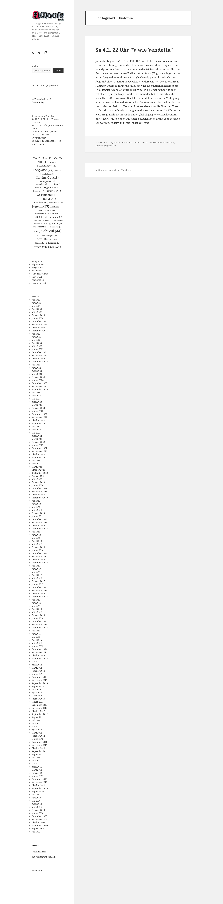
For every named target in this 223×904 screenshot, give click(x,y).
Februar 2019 (38, 513)
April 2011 (37, 766)
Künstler (40, 214)
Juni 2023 (36, 395)
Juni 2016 (36, 602)
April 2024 (37, 370)
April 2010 (37, 803)
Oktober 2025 (38, 327)
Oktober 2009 (38, 822)
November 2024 (39, 355)
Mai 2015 (36, 636)
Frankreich (54, 190)
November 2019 (39, 491)
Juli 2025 (36, 333)
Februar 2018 (38, 547)
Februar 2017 (38, 581)
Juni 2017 (36, 568)
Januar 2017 (37, 584)
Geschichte (47, 195)
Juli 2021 (36, 460)
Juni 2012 (36, 723)
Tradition (53, 242)
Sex (42, 239)
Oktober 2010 (38, 785)
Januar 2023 (37, 411)
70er (37, 158)
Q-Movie (115, 142)
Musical (58, 220)
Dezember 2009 (39, 816)
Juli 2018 (36, 531)
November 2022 (39, 417)
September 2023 (40, 389)
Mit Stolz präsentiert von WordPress (113, 170)
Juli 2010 (36, 794)
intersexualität (56, 203)
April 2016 (37, 609)
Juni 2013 (36, 689)
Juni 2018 (36, 534)
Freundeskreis (39, 851)
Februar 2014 (38, 670)
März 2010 (37, 807)
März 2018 (37, 544)
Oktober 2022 (38, 420)
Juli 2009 (36, 831)
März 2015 (37, 643)
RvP (36, 231)
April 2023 (37, 401)
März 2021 (37, 466)
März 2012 (37, 732)
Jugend (40, 206)
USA (54, 246)
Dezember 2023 (39, 383)
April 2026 (37, 309)
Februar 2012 (38, 735)
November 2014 (39, 652)
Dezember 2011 (39, 742)
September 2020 (40, 473)
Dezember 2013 (39, 677)
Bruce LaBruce (47, 174)
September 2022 (40, 423)
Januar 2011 (37, 776)
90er (58, 158)
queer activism (41, 227)
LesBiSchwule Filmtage (47, 217)
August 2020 (38, 476)
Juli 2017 (36, 565)
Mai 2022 (36, 432)
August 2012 (38, 717)
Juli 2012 (36, 720)
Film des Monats (40, 273)
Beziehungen (47, 165)
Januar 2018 (37, 550)
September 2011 (40, 751)
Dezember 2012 (39, 704)
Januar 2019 (37, 516)
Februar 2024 (38, 377)
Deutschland (42, 184)
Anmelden (37, 870)
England (39, 191)
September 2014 (40, 658)
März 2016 (37, 612)
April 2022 (37, 435)
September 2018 (40, 528)
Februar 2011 (38, 773)
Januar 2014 (37, 674)
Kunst (38, 210)
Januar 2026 (37, 318)
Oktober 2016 (38, 593)
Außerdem (37, 270)
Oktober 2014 (38, 655)
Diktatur (148, 142)
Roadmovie (55, 227)
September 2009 (40, 825)
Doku (55, 184)
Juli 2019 (36, 500)
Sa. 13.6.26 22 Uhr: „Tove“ (44, 131)
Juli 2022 (36, 426)
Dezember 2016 (39, 587)
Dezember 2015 (39, 621)
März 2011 (37, 769)
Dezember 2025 (39, 321)
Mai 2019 (36, 507)
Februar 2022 (38, 442)
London (37, 220)
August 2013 (38, 686)
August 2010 (38, 791)
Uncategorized (39, 283)
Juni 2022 (36, 429)
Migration (47, 221)
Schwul (51, 231)
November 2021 (39, 451)
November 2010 (39, 782)
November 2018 (39, 522)
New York (37, 224)
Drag (38, 188)
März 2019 (37, 510)
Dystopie (157, 142)
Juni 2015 (36, 633)
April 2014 (37, 664)
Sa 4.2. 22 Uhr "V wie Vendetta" (134, 49)
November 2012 (39, 708)
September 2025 (40, 330)
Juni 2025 (36, 336)
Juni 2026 (36, 302)
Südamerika (41, 243)
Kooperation (38, 279)
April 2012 (37, 729)
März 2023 (37, 404)
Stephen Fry (110, 145)
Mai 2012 (36, 726)
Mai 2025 (36, 340)
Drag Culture (51, 187)
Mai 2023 (36, 398)
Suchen (35, 66)
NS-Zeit (47, 224)
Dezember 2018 (39, 519)
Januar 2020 (37, 485)
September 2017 (40, 562)
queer (57, 223)
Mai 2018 (36, 537)
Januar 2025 (37, 349)
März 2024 (37, 374)
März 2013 (37, 695)
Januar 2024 (37, 380)
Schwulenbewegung (47, 235)
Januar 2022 (37, 445)
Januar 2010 (37, 813)
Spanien (53, 239)
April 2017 (37, 575)
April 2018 (37, 541)
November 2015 (39, 624)
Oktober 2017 (38, 559)
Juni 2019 (36, 503)
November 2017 (39, 556)
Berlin (53, 162)
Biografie (43, 170)
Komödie (56, 206)
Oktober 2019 (38, 494)
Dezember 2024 (39, 352)
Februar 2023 (38, 408)
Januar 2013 (37, 701)
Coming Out (47, 178)
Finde (58, 70)
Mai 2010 (36, 800)
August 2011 (38, 754)
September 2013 (40, 683)
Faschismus (168, 142)
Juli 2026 (36, 299)
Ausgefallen (37, 267)
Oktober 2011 (38, 748)
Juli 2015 (36, 630)
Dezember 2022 (39, 414)
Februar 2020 (38, 482)
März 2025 (37, 346)
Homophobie (40, 202)
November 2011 (39, 745)
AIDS (43, 162)
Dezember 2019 (39, 488)
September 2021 (40, 457)
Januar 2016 (37, 618)
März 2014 (37, 667)
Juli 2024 (36, 364)
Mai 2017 (36, 571)
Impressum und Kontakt (43, 856)
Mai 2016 (36, 606)
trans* (40, 247)
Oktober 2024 (38, 358)
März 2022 (37, 439)
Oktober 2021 (38, 454)
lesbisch (53, 213)
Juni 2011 (36, 760)
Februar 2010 (38, 810)
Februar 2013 (38, 698)
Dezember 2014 (39, 649)
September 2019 (40, 497)
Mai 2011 (36, 763)
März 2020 (37, 479)
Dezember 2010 (39, 779)
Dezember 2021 (39, 448)
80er (47, 158)
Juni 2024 (36, 367)
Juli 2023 (36, 392)
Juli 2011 (36, 757)
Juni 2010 (36, 797)
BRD (58, 170)
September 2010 (40, 788)
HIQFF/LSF (37, 276)
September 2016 (40, 596)
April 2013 (37, 692)
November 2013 (39, 680)
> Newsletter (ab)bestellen (46, 85)
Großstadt (47, 199)
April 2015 (37, 640)
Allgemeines (38, 264)
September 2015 (40, 627)
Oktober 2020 (38, 469)
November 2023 (39, 386)
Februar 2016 (38, 615)
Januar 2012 (37, 739)
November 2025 (39, 324)
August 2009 (38, 828)
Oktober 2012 (38, 711)
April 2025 (37, 343)
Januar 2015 (37, 646)
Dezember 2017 (39, 553)
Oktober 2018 (38, 525)
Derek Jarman (47, 181)
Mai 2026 (36, 306)
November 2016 (39, 590)
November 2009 (39, 819)
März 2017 (37, 578)
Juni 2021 (36, 463)
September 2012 (40, 714)
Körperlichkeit (51, 210)
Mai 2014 (36, 661)
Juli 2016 (36, 599)
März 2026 (37, 312)
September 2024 (40, 361)
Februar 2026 (38, 315)
